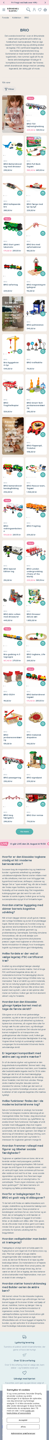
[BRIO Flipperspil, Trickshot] (36, 427)
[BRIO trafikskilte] (36, 344)
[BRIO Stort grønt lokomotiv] (13, 226)
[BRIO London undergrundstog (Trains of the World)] (36, 551)
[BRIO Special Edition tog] (13, 551)
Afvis (23, 1427)
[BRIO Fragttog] (36, 508)
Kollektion (16, 17)
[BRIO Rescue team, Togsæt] (36, 468)
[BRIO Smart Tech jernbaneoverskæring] (36, 385)
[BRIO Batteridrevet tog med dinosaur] (13, 146)
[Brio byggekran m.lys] (13, 344)
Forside (5, 17)
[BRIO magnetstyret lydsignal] (36, 267)
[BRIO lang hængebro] (13, 797)
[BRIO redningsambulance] (13, 508)
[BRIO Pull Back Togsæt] (36, 146)
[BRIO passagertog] (13, 760)
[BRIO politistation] (36, 307)
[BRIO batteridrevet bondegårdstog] (13, 468)
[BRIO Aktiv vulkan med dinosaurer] (13, 596)
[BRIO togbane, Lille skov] (36, 636)
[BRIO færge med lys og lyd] (36, 186)
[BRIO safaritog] (13, 267)
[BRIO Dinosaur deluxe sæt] (36, 596)
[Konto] (34, 9)
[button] (3, 2)
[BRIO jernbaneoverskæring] (13, 717)
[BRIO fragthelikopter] (13, 385)
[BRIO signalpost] (36, 760)
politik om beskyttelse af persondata (20, 1412)
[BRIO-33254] (13, 676)
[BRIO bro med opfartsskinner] (36, 226)
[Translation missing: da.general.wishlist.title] (39, 9)
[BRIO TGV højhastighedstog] (36, 106)
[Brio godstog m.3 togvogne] (13, 636)
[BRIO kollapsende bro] (13, 186)
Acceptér (23, 1420)
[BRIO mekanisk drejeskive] (36, 717)
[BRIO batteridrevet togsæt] (36, 676)
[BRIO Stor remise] (36, 797)
